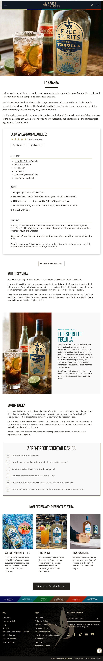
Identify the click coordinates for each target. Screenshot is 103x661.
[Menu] (5, 5)
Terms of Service (90, 658)
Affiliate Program (42, 632)
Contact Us (39, 618)
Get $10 (6, 628)
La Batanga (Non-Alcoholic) (29, 134)
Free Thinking (8, 642)
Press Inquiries (41, 628)
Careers (38, 642)
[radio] (12, 139)
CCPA (98, 658)
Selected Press (9, 635)
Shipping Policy (41, 621)
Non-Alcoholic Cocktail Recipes (16, 632)
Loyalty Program (10, 639)
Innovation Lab (9, 621)
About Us (6, 618)
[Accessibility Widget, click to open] (99, 650)
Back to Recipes (53, 263)
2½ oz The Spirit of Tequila (26, 161)
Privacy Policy (79, 658)
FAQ (4, 625)
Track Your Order (42, 646)
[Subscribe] (97, 619)
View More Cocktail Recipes (51, 586)
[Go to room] (11, 599)
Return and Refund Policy (46, 625)
